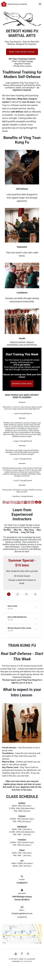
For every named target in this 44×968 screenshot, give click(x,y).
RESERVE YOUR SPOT (22, 384)
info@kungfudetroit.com (22, 913)
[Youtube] (16, 953)
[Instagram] (28, 953)
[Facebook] (22, 953)
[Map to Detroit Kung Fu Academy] (22, 934)
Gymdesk (28, 961)
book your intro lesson (22, 52)
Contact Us (22, 917)
